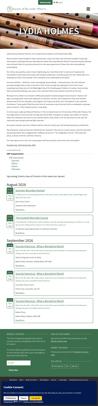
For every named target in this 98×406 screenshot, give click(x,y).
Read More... (20, 209)
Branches (15, 160)
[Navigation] (88, 9)
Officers (14, 163)
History (14, 166)
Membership (45, 2)
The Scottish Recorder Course (31, 217)
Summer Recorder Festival (30, 190)
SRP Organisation (16, 157)
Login (60, 2)
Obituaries (15, 169)
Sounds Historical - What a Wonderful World (39, 246)
